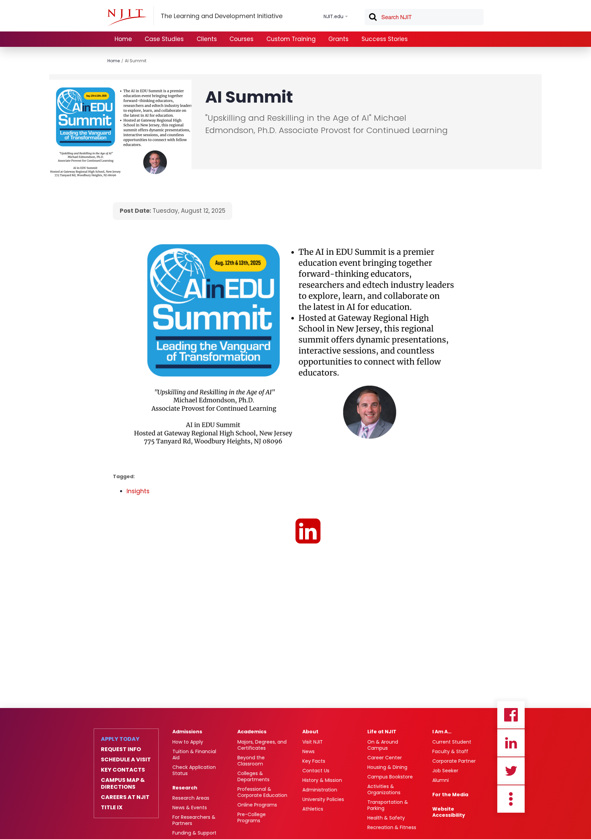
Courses (241, 39)
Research (184, 788)
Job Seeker (445, 771)
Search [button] (372, 18)
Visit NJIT (312, 742)
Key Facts (313, 761)
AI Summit (135, 61)
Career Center (384, 758)
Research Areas (190, 798)
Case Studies (164, 39)
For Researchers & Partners (193, 820)
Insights (138, 491)
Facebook (511, 715)
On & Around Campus (382, 745)
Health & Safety (386, 818)
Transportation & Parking (387, 805)
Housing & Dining (387, 767)
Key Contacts (123, 769)
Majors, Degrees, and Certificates (262, 745)
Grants (338, 39)
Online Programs (257, 805)
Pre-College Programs (251, 817)
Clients (207, 39)
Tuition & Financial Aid (194, 754)
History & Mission (322, 780)
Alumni (440, 780)
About (310, 732)
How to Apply (187, 742)
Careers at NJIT (125, 797)
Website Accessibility (448, 812)
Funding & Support (194, 833)
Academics (251, 732)
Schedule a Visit (126, 759)
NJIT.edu (333, 16)
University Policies (323, 799)
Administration (319, 790)
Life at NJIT (381, 732)
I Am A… (441, 732)
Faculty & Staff (450, 751)
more (511, 799)
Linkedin (511, 743)
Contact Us (315, 771)
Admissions (187, 732)
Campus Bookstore (390, 777)
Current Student (451, 742)
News (308, 751)
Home (123, 39)
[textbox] (424, 17)
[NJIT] (126, 17)
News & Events (189, 807)
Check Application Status (194, 770)
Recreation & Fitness (391, 827)
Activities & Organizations (383, 789)
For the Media (450, 794)
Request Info (121, 749)
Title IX (111, 807)
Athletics (312, 809)
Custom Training (291, 39)
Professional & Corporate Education (262, 792)
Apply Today (120, 739)
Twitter (511, 771)
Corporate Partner (454, 761)
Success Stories (385, 39)
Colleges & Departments (253, 776)
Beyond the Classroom (251, 761)
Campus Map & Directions (123, 783)
